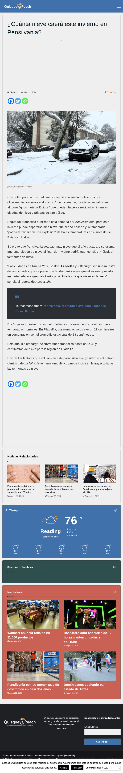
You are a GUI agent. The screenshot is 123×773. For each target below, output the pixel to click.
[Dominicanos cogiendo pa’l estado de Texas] (90, 666)
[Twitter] (18, 101)
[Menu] (119, 7)
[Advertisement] (61, 64)
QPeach (13, 92)
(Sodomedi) (69, 755)
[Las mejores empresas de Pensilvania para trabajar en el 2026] (99, 474)
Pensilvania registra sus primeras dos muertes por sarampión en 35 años (21, 489)
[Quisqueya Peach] (17, 6)
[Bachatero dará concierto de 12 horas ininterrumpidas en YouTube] (90, 614)
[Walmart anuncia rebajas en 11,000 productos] (33, 614)
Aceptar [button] (63, 768)
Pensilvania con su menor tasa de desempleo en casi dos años (59, 489)
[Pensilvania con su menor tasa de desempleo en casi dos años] (61, 474)
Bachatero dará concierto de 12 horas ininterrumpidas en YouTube (87, 637)
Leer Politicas (93, 767)
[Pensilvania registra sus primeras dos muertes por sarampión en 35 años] (23, 474)
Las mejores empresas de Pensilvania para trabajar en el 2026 (98, 489)
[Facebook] (11, 101)
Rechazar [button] (77, 768)
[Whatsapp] (25, 101)
